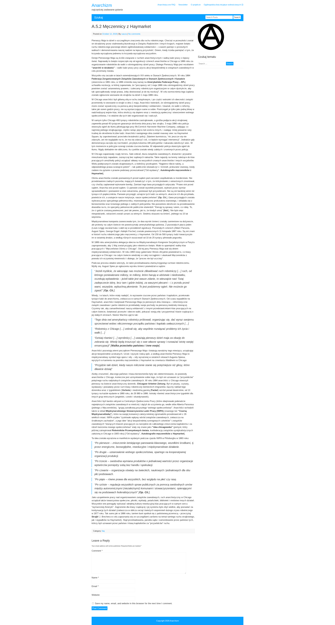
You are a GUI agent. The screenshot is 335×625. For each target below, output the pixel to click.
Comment (97, 551)
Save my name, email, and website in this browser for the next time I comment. (133, 603)
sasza (124, 34)
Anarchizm (102, 5)
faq (103, 531)
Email (95, 586)
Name (95, 577)
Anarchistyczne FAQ (166, 5)
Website (96, 595)
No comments (134, 34)
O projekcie (196, 5)
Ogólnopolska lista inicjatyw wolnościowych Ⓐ (223, 5)
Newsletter (183, 5)
